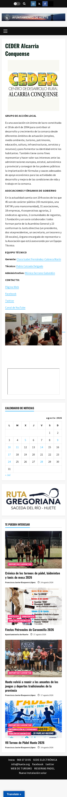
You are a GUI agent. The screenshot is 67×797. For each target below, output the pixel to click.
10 (9, 447)
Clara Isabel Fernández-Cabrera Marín (39, 259)
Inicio (11, 759)
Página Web (12, 287)
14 (41, 447)
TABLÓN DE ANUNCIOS (19, 620)
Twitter (9, 300)
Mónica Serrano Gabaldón (40, 273)
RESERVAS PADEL (44, 768)
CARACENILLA (28, 616)
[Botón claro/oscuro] (17, 3)
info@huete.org (20, 764)
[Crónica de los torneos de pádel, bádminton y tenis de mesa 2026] (33, 549)
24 (9, 461)
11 (17, 447)
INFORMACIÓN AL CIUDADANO (23, 729)
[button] (5, 31)
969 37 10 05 (24, 759)
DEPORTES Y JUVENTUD (20, 564)
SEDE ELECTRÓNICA (45, 759)
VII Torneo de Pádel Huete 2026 (24, 742)
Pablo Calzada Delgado (29, 266)
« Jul (7, 475)
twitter (50, 764)
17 (9, 454)
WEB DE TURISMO (21, 768)
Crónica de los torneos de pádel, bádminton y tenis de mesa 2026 (32, 575)
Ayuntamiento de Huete (16, 634)
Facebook (10, 293)
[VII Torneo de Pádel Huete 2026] (33, 719)
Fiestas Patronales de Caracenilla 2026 (29, 629)
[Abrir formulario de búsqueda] (24, 4)
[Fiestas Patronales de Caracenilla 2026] (33, 606)
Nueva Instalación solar (33, 773)
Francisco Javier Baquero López (20, 582)
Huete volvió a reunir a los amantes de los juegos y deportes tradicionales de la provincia (31, 686)
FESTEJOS (14, 616)
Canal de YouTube (15, 307)
